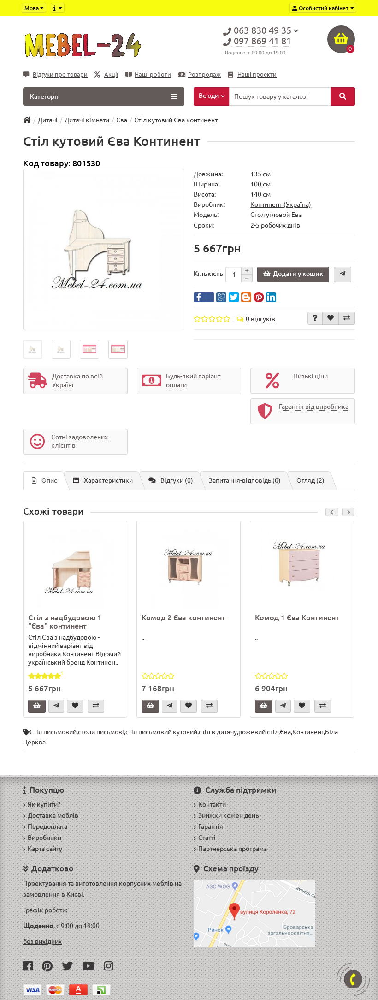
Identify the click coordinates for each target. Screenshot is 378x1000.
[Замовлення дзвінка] (353, 979)
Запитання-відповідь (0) (245, 480)
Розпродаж (204, 74)
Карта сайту (45, 848)
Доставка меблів (53, 815)
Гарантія (210, 826)
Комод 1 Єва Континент (297, 617)
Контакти (212, 804)
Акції (111, 74)
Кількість (208, 273)
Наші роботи (153, 74)
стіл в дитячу (218, 732)
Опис (49, 480)
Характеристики (108, 480)
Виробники (44, 837)
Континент (308, 732)
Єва (285, 732)
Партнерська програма (232, 848)
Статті (207, 837)
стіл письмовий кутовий (161, 732)
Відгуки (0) (176, 480)
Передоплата (47, 826)
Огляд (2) (310, 480)
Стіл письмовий (53, 732)
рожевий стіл (258, 732)
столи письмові (101, 732)
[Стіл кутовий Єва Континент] (103, 249)
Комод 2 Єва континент (183, 617)
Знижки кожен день (228, 815)
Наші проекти (257, 74)
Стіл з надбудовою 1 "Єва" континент (64, 621)
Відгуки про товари (60, 74)
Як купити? (44, 804)
